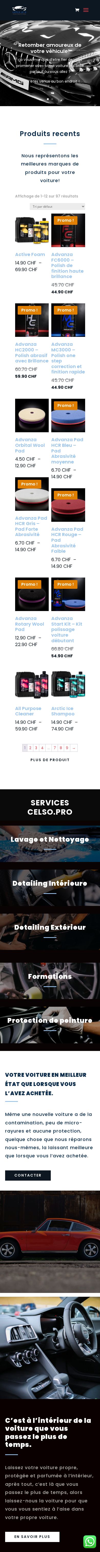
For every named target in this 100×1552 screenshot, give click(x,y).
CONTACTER (28, 1175)
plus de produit (50, 759)
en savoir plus (32, 1536)
